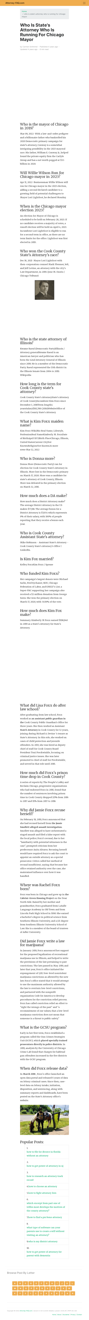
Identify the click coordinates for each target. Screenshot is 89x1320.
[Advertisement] (44, 67)
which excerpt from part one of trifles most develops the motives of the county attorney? (46, 1207)
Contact (79, 1314)
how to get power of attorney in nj (45, 1166)
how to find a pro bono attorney (45, 1217)
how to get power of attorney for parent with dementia (44, 1254)
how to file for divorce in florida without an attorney (43, 1154)
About (59, 1314)
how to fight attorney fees (42, 1193)
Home (24, 11)
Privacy (73, 1314)
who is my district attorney (43, 1241)
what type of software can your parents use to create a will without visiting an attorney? (45, 1231)
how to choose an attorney (43, 1186)
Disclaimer (66, 1314)
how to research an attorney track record (45, 1178)
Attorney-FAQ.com (14, 3)
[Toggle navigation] (84, 3)
